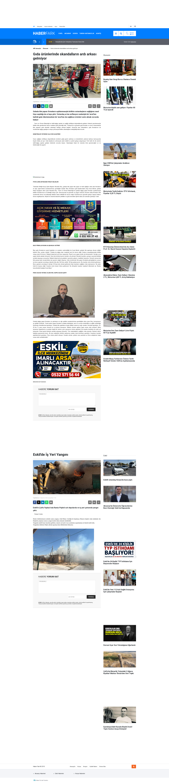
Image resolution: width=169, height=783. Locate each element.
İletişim (85, 766)
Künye (79, 766)
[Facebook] (35, 106)
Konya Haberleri (80, 773)
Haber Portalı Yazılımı (42, 780)
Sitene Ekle (62, 26)
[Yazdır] (51, 106)
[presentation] (39, 42)
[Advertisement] (53, 12)
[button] (90, 106)
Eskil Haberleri (59, 773)
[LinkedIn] (42, 106)
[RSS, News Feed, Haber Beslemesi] (134, 766)
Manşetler (39, 26)
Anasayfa (38, 48)
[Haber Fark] (44, 33)
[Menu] (115, 33)
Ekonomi (45, 48)
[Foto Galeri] (135, 26)
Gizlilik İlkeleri (93, 766)
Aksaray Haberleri (40, 773)
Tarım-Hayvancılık (86, 33)
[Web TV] (131, 26)
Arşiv (56, 26)
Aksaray (67, 33)
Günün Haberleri (48, 26)
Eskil (61, 33)
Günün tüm (130, 42)
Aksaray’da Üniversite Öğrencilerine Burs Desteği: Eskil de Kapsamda (76, 42)
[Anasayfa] (34, 26)
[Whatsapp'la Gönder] (46, 106)
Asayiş (98, 33)
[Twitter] (38, 106)
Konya (75, 33)
